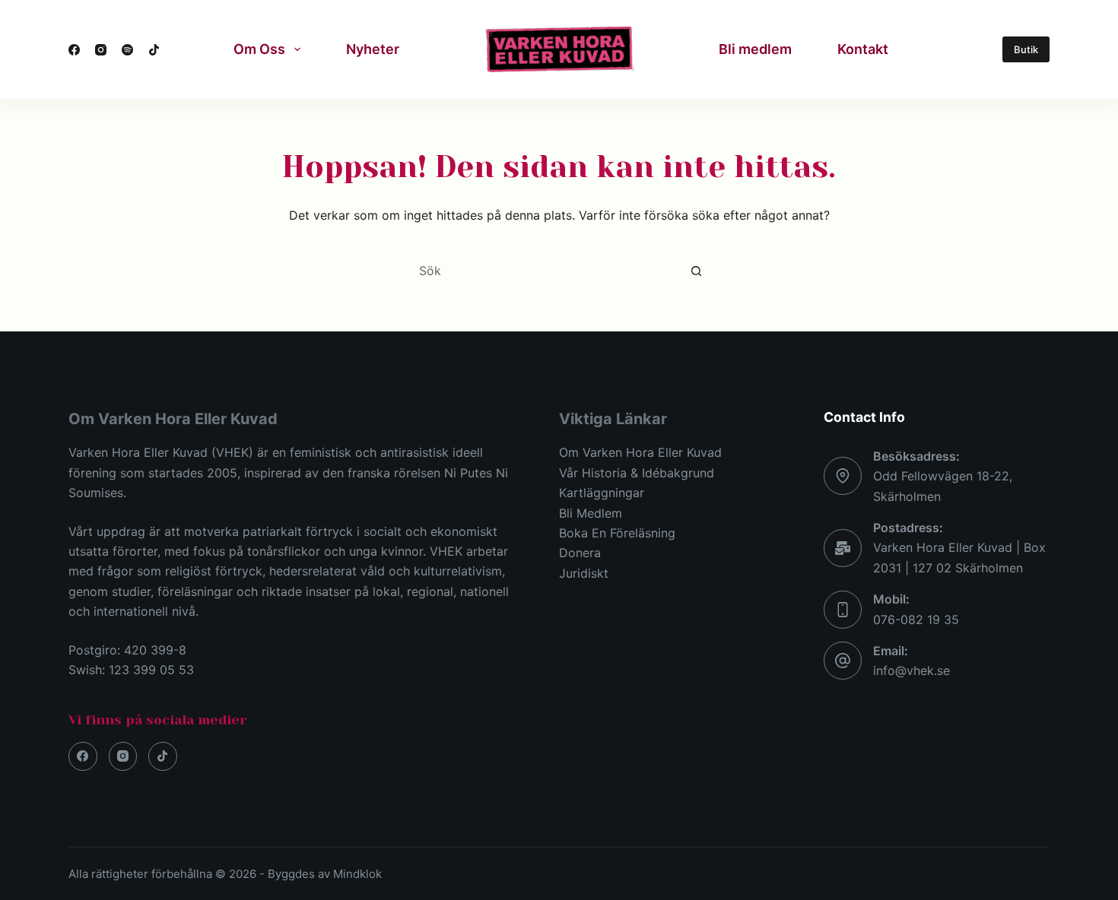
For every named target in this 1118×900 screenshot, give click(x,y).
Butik (1026, 49)
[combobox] (544, 270)
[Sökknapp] (695, 270)
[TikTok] (154, 49)
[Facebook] (74, 49)
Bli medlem (755, 49)
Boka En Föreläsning (617, 532)
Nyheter (372, 49)
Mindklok (357, 874)
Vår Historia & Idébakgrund (636, 472)
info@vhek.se (911, 670)
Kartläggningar (601, 492)
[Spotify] (127, 49)
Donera (580, 552)
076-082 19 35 (916, 619)
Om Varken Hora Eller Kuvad (640, 452)
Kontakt (862, 49)
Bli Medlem (590, 513)
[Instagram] (100, 49)
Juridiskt (583, 573)
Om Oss (259, 49)
